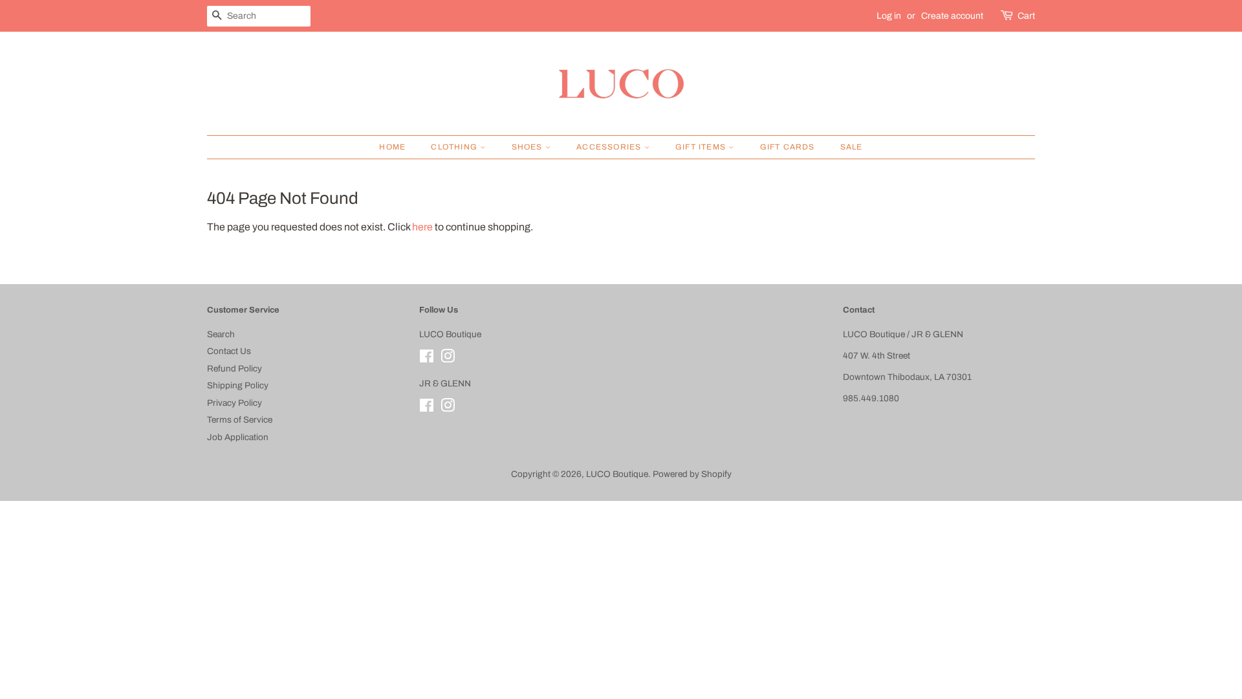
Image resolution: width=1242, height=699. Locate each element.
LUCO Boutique (617, 474)
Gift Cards (787, 146)
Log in (889, 16)
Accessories (610, 146)
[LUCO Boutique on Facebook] (426, 359)
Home (392, 146)
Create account (952, 16)
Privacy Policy (234, 403)
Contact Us (229, 351)
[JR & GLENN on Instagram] (448, 408)
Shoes (528, 146)
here (422, 226)
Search (221, 334)
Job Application (237, 437)
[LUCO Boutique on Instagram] (448, 359)
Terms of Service (239, 420)
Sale (851, 146)
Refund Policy (234, 368)
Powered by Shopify (692, 474)
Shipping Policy (237, 385)
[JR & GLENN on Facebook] (426, 408)
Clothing (455, 146)
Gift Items (701, 146)
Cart (1026, 16)
